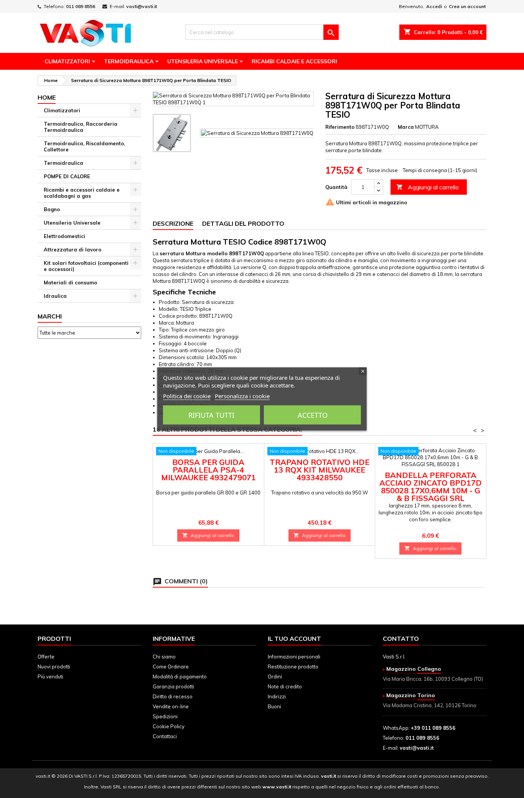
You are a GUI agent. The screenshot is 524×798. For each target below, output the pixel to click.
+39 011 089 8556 (433, 728)
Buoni (274, 706)
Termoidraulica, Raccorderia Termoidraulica (80, 127)
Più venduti (50, 676)
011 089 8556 (80, 6)
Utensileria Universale (202, 61)
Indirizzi (277, 696)
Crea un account (467, 6)
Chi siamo (164, 657)
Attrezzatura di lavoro (72, 249)
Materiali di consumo (70, 282)
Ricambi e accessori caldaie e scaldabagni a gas (82, 193)
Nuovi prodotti (54, 666)
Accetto (313, 415)
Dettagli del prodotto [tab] (243, 223)
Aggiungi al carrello (427, 187)
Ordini (275, 676)
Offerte (46, 657)
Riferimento (339, 127)
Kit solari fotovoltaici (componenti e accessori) (86, 266)
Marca (406, 127)
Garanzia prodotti (173, 686)
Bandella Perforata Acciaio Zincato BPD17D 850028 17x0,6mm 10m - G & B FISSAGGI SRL (430, 486)
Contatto (401, 638)
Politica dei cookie (187, 396)
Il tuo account (294, 638)
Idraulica (55, 296)
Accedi (434, 6)
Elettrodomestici (64, 236)
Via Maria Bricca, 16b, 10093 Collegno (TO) (433, 679)
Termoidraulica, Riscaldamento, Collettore (84, 146)
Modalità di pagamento (180, 676)
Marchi (50, 316)
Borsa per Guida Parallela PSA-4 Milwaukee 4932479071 (208, 469)
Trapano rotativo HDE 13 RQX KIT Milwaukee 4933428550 (319, 469)
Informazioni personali (294, 657)
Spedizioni (165, 716)
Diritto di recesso (173, 696)
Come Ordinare (171, 666)
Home (47, 97)
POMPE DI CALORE (67, 176)
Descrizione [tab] (173, 223)
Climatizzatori (67, 61)
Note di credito (285, 686)
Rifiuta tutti (211, 415)
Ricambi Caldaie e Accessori (294, 61)
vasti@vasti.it (141, 6)
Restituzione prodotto (293, 666)
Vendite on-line (171, 706)
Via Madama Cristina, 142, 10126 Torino (429, 705)
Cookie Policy (169, 726)
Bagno (52, 209)
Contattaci (165, 736)
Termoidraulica (128, 61)
